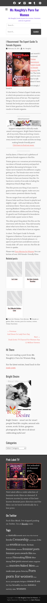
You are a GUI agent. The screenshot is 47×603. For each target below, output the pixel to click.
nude (37, 566)
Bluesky (25, 524)
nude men (10, 571)
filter (34, 558)
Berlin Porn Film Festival (30, 535)
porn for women (26, 321)
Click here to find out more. (23, 145)
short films (23, 585)
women (21, 588)
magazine (37, 561)
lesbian (31, 561)
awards (19, 535)
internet (25, 562)
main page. (11, 368)
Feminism (11, 549)
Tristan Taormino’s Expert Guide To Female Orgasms (35, 64)
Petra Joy (24, 571)
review (34, 321)
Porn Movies (24, 319)
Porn (32, 571)
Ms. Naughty (27, 48)
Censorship (20, 539)
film (30, 553)
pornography (15, 581)
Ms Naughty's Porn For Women (24, 12)
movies (17, 321)
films (12, 321)
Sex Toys (9, 585)
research (31, 581)
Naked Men (27, 565)
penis (18, 571)
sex (38, 581)
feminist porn (31, 549)
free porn (16, 561)
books (9, 540)
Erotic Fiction (27, 545)
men (7, 566)
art (7, 535)
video (14, 589)
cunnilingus (33, 540)
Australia (12, 535)
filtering (8, 561)
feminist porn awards (17, 553)
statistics (32, 585)
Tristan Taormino (11, 324)
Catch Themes (35, 600)
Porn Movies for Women (24, 252)
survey (9, 589)
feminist (19, 549)
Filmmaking (19, 557)
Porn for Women (14, 319)
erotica (15, 544)
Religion (23, 581)
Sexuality (16, 585)
